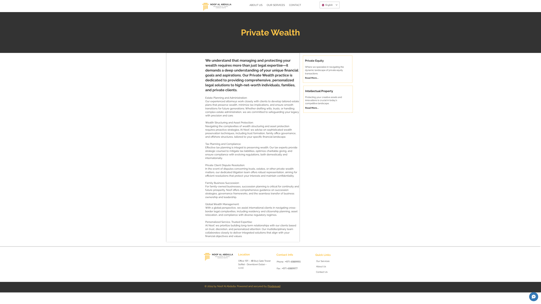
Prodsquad (274, 286)
